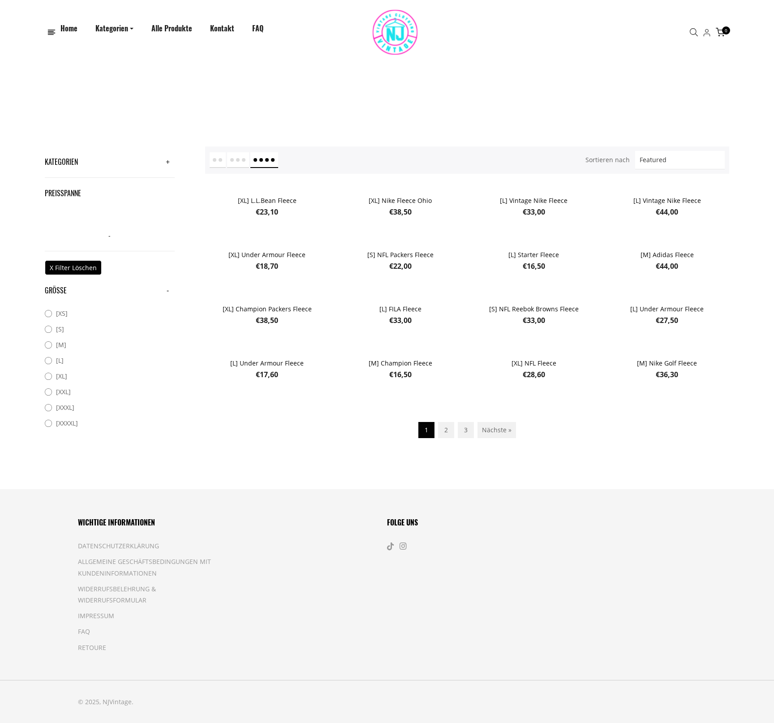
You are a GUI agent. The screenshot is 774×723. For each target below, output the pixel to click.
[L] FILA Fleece (400, 309)
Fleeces (125, 88)
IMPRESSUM (96, 615)
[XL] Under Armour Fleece (266, 254)
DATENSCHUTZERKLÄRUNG (118, 546)
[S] (60, 329)
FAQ (84, 631)
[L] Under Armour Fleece (667, 309)
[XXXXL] (67, 423)
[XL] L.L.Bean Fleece (267, 200)
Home (93, 88)
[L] (60, 360)
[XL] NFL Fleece (534, 363)
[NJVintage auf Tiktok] (391, 545)
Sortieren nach (607, 159)
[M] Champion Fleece (400, 363)
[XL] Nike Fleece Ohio (400, 200)
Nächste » (497, 430)
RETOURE (92, 647)
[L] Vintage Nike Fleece (534, 200)
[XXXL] (65, 407)
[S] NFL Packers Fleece (400, 254)
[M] (61, 344)
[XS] (62, 313)
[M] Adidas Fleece (667, 254)
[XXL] (63, 391)
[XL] (61, 376)
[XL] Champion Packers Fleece (267, 309)
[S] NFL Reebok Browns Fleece (534, 309)
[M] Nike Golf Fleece (667, 363)
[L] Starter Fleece (533, 254)
